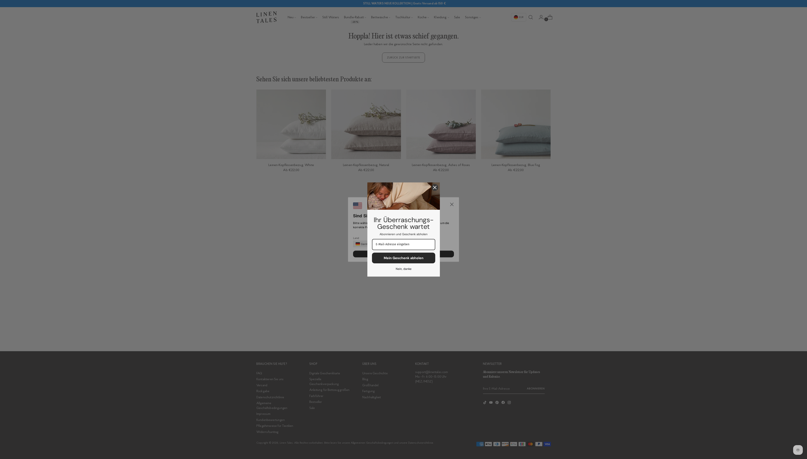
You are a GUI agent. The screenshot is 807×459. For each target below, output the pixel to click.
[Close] (435, 187)
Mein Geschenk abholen (403, 258)
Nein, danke (403, 269)
